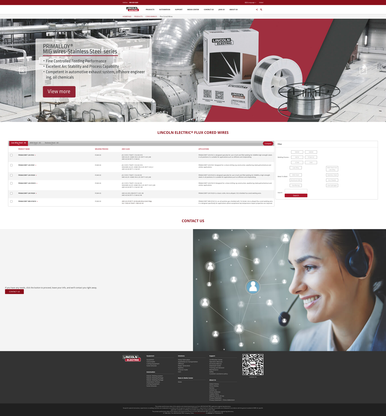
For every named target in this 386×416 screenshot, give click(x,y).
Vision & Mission (214, 392)
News (180, 382)
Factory (211, 388)
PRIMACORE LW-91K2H (26, 193)
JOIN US (222, 9)
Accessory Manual (215, 364)
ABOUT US (233, 9)
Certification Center (215, 360)
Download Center (215, 366)
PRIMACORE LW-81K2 (26, 155)
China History (213, 386)
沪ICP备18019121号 (199, 413)
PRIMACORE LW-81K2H (26, 175)
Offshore (181, 364)
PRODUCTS (150, 9)
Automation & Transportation (188, 362)
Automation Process (153, 382)
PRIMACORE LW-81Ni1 (26, 165)
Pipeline (180, 368)
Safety (211, 372)
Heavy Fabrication (184, 360)
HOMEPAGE (127, 16)
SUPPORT (178, 9)
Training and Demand (216, 368)
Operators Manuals (215, 362)
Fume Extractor (152, 366)
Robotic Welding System (155, 376)
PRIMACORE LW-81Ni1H (27, 183)
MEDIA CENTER (193, 9)
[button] (250, 2)
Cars (179, 372)
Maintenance (213, 370)
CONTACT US (209, 9)
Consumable (151, 362)
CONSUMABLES (151, 16)
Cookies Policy (214, 394)
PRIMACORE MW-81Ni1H (27, 201)
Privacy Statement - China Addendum (222, 400)
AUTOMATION (164, 9)
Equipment (150, 360)
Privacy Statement (215, 398)
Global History (214, 384)
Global (261, 2)
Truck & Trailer (183, 370)
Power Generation (184, 366)
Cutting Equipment (153, 364)
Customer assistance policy (218, 374)
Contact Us (213, 390)
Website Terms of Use (216, 396)
